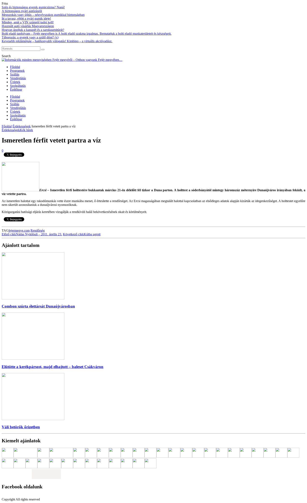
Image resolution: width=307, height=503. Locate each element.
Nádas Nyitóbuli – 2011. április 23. (32, 234)
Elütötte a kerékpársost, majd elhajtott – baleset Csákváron (52, 366)
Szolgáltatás (18, 85)
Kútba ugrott (81, 234)
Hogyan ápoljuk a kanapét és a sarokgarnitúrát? (33, 30)
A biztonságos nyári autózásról (22, 11)
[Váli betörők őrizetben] (33, 419)
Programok (17, 70)
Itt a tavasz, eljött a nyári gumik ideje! (26, 18)
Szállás (14, 74)
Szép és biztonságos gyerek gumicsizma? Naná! (33, 7)
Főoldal (15, 67)
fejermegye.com (19, 230)
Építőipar (16, 89)
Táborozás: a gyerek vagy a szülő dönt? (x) (30, 37)
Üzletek (15, 82)
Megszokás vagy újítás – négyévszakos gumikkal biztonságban (43, 15)
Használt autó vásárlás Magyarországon (28, 26)
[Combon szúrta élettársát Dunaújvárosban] (33, 298)
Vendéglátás (18, 78)
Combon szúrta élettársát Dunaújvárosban (38, 306)
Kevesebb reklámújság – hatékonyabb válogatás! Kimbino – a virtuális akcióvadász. (57, 41)
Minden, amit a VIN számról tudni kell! (28, 22)
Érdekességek (22, 126)
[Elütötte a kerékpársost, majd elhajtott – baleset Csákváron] (33, 358)
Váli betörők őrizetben (21, 427)
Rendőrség (37, 230)
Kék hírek (26, 130)
